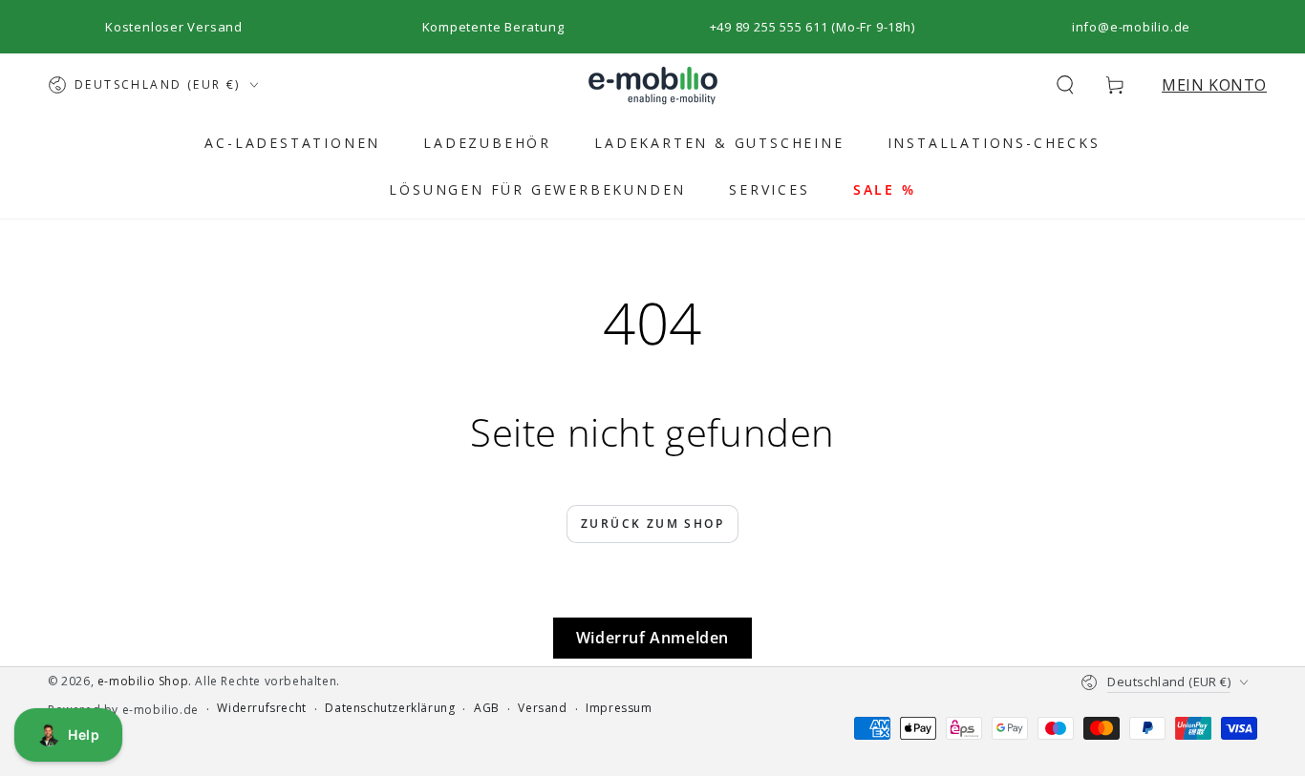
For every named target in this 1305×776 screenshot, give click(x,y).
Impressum (619, 708)
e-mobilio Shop (142, 681)
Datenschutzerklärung (390, 708)
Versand (542, 708)
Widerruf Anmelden (652, 637)
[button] (1065, 85)
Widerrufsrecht (261, 708)
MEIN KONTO (1214, 85)
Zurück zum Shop (652, 523)
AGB (487, 708)
